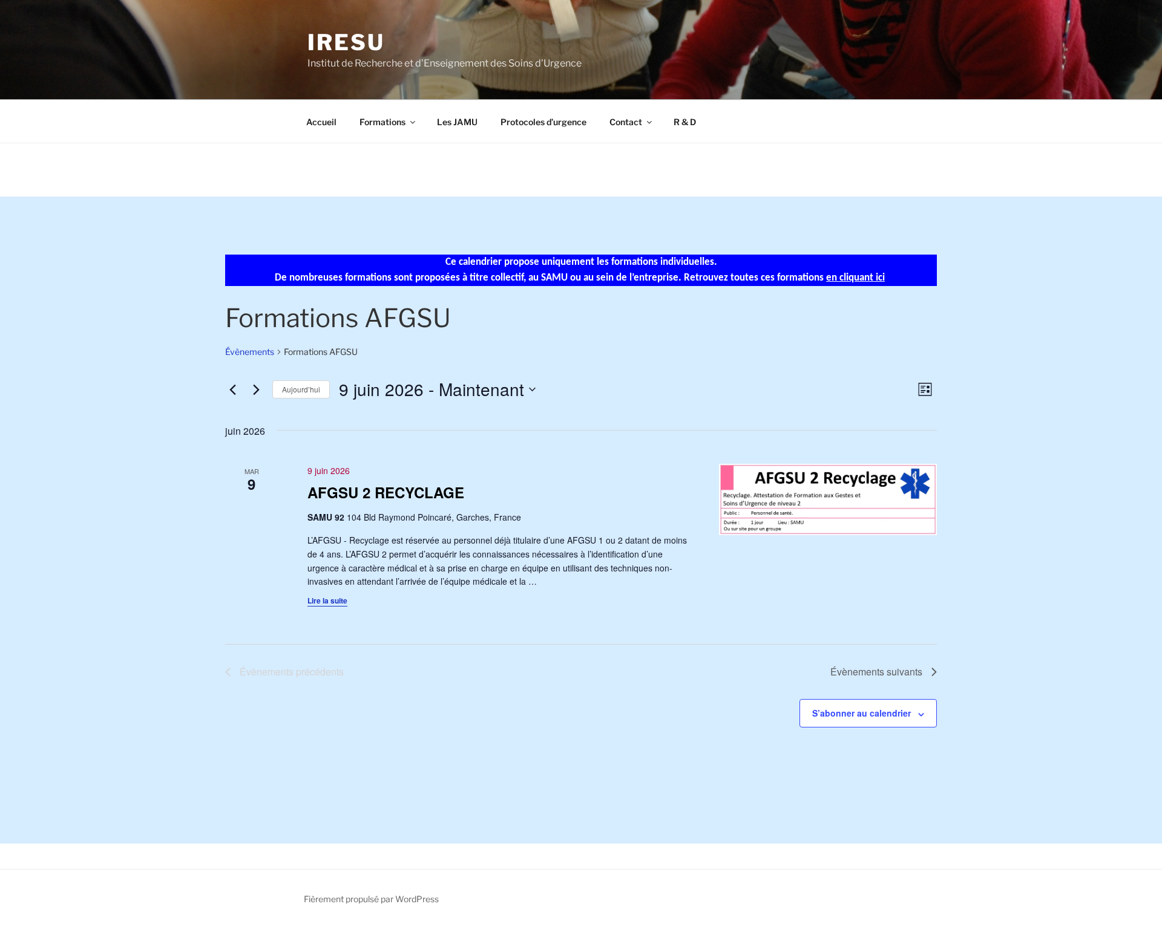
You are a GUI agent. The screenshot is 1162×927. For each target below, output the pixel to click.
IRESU (345, 42)
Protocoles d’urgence (543, 122)
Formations (382, 122)
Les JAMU (457, 122)
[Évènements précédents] (232, 389)
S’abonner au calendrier (861, 713)
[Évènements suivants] (256, 389)
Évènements (249, 351)
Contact (625, 122)
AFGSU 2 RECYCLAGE (385, 492)
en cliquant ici (855, 278)
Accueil (321, 122)
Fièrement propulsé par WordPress (371, 899)
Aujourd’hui (301, 389)
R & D (685, 122)
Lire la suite (327, 600)
